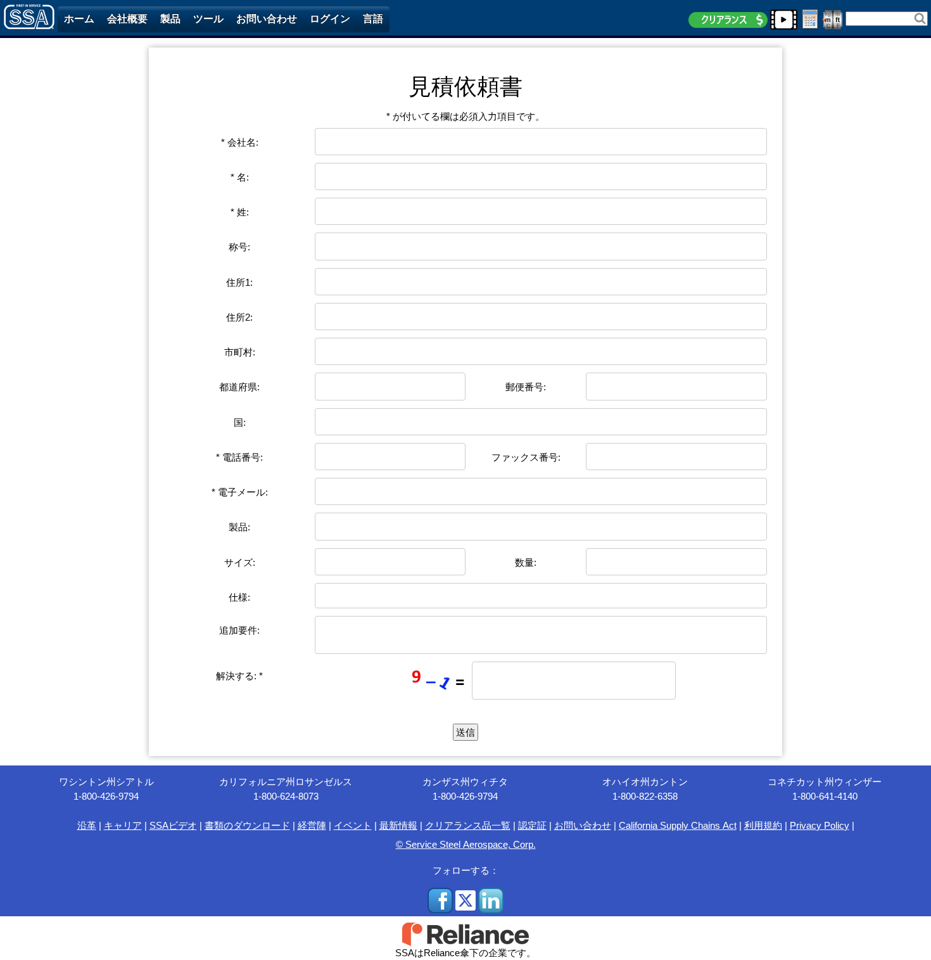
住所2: (239, 317)
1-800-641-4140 (825, 796)
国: (240, 422)
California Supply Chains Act (678, 825)
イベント (353, 825)
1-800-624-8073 (286, 796)
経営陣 (312, 825)
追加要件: (239, 630)
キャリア (123, 825)
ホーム (79, 18)
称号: (239, 246)
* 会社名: (239, 142)
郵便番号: (525, 386)
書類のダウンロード (247, 825)
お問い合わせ (582, 825)
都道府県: (239, 386)
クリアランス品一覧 (467, 825)
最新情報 (398, 825)
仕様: (239, 597)
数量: (525, 562)
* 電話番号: (239, 457)
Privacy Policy (819, 825)
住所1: (239, 282)
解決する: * (239, 675)
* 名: (240, 177)
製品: (239, 527)
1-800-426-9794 (106, 796)
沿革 (86, 825)
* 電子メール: (240, 492)
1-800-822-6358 (645, 796)
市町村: (239, 352)
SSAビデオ (173, 825)
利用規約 (763, 825)
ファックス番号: (525, 457)
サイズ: (239, 562)
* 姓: (240, 212)
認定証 (532, 825)
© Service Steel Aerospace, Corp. (466, 844)
